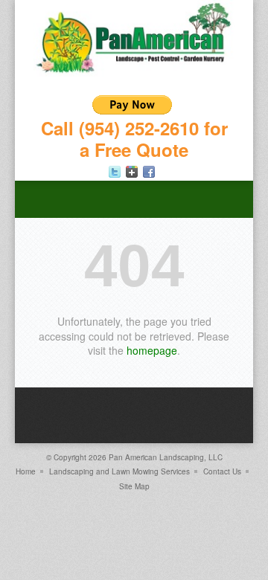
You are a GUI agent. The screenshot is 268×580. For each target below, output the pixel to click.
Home (26, 471)
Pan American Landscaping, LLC (166, 457)
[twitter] (115, 172)
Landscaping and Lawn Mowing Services (119, 471)
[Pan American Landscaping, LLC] (134, 72)
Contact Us (222, 471)
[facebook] (149, 172)
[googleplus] (132, 172)
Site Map (134, 486)
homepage (152, 350)
